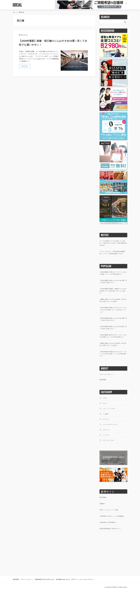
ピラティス (106, 430)
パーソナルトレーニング (110, 424)
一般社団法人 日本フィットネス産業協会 (112, 516)
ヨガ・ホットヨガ (108, 440)
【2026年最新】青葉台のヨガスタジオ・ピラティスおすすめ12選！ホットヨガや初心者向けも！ (113, 354)
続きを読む (24, 66)
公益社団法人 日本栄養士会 (108, 522)
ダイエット (106, 419)
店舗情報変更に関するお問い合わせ (44, 579)
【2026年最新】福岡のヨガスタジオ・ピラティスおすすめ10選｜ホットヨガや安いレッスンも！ (113, 310)
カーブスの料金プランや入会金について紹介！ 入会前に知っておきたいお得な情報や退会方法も (113, 243)
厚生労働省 (103, 497)
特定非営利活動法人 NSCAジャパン (110, 528)
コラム (105, 398)
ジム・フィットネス (109, 408)
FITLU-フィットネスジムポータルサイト (82, 579)
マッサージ (106, 435)
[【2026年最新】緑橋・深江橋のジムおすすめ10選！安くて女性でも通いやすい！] (74, 60)
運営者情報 (103, 379)
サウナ (105, 403)
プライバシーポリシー (106, 374)
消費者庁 (102, 503)
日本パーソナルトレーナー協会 (109, 510)
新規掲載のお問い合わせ (63, 579)
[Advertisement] (70, 557)
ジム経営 (105, 414)
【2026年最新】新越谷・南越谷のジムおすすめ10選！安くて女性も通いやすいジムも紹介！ (113, 291)
